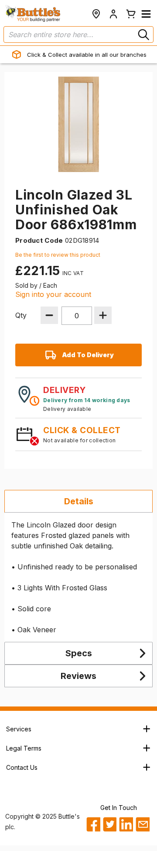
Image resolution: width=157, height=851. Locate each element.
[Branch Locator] (96, 14)
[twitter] (109, 824)
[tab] (78, 501)
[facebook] (93, 824)
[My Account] (113, 14)
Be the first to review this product (57, 255)
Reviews (78, 676)
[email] (142, 824)
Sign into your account (53, 294)
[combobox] (78, 34)
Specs (78, 653)
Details (78, 501)
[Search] (142, 34)
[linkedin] (126, 824)
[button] (146, 14)
